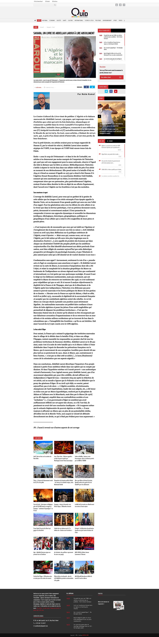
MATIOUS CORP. (85, 635)
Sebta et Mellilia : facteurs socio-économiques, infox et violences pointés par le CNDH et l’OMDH (84, 458)
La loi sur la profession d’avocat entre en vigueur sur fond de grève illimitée (83, 607)
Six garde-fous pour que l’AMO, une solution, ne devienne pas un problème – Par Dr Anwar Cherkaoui (113, 36)
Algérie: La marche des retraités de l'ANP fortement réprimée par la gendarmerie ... (111, 148)
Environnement (107, 20)
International (79, 20)
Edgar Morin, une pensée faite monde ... (111, 155)
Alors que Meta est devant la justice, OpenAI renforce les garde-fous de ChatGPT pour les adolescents (83, 482)
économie (52, 20)
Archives (55, 1)
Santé (64, 20)
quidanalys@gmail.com (41, 626)
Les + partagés (110, 141)
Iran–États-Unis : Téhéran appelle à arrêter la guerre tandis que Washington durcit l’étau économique (63, 458)
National (45, 20)
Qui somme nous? (39, 1)
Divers (121, 20)
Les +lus (101, 141)
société (59, 20)
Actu (39, 20)
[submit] (54, 5)
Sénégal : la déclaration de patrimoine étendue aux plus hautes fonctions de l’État (84, 530)
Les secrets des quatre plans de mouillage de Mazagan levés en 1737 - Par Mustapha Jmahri (83, 626)
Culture (70, 20)
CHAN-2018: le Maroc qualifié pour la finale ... (112, 170)
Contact (48, 1)
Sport (115, 20)
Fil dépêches (70, 593)
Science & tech (89, 20)
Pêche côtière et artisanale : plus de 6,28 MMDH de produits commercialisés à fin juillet (63, 578)
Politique (98, 20)
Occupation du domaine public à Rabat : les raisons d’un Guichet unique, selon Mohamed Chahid (63, 482)
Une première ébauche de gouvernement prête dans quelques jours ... (111, 163)
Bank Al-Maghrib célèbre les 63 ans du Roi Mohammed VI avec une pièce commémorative (82, 619)
